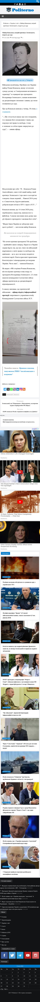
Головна (4, 917)
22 (13, 983)
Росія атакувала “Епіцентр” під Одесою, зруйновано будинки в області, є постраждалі (18, 778)
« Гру (1, 989)
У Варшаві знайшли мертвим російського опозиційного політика (17, 873)
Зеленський (10, 394)
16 (18, 979)
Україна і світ (6, 577)
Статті (3, 926)
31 (24, 986)
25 (30, 983)
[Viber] (14, 388)
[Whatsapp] (11, 388)
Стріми (4, 935)
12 (35, 976)
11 (30, 976)
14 (7, 979)
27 (1, 986)
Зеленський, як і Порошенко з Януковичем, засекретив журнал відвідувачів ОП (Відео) (20, 404)
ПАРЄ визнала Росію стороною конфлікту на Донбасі (20, 411)
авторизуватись (30, 422)
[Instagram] (20, 388)
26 (35, 983)
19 (35, 979)
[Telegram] (5, 388)
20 (1, 983)
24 (24, 983)
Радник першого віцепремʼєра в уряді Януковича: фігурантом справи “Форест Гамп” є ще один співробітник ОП (19, 810)
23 (18, 983)
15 (13, 979)
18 (30, 979)
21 (7, 983)
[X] (8, 388)
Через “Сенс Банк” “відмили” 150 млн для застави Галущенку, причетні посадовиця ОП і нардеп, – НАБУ (20, 746)
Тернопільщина (6, 920)
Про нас (4, 945)
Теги (4, 394)
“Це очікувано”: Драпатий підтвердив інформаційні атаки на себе (15, 714)
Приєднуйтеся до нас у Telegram (21, 80)
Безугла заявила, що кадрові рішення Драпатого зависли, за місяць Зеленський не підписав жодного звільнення (20, 648)
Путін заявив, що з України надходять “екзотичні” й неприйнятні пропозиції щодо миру (20, 842)
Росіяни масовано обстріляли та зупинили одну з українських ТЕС (19, 583)
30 (18, 986)
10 (24, 976)
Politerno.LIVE (6, 932)
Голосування (5, 939)
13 (1, 979)
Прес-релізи (5, 942)
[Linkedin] (17, 388)
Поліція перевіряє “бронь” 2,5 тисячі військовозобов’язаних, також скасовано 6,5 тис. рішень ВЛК (19, 615)
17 (24, 979)
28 (7, 986)
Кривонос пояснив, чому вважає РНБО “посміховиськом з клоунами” (19, 371)
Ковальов (16, 394)
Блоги (3, 929)
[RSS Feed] (24, 388)
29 (13, 986)
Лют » (6, 989)
